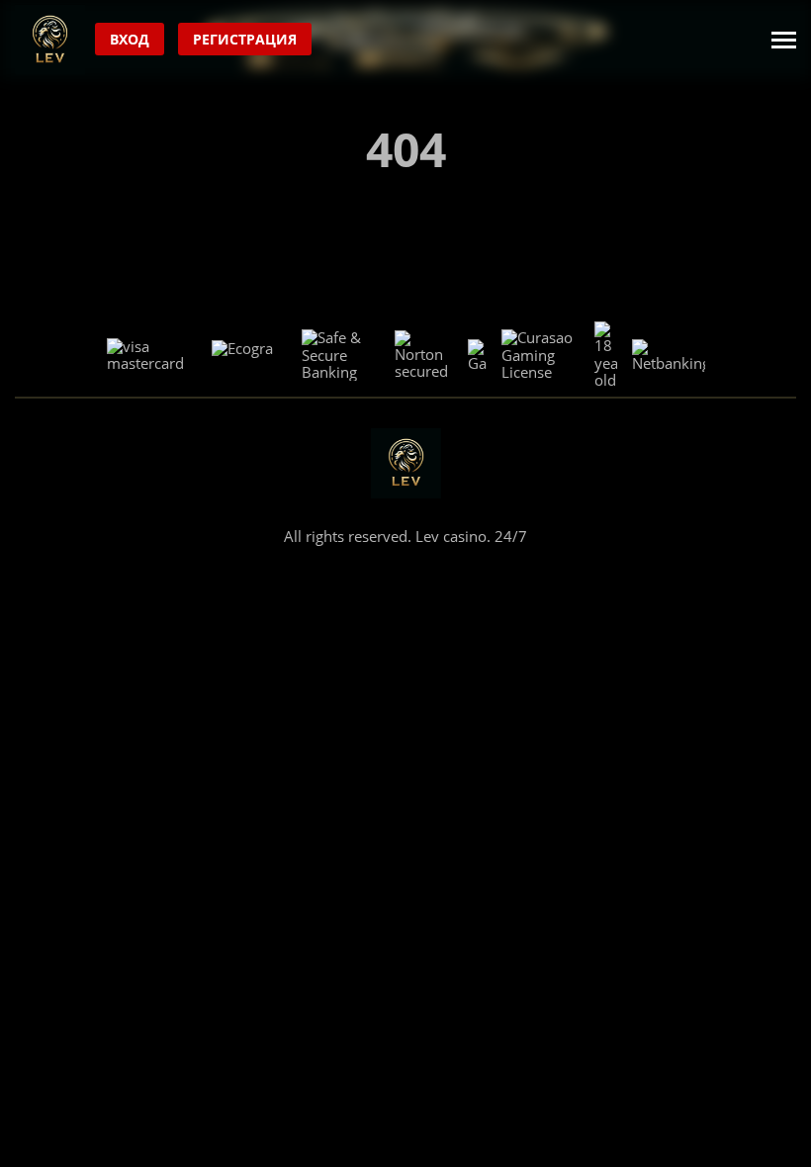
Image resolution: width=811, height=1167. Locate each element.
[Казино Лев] (50, 40)
